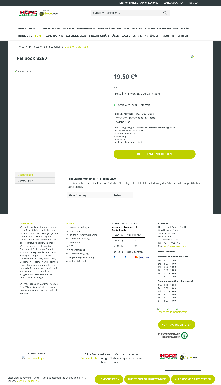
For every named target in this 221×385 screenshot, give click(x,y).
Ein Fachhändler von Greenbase (138, 3)
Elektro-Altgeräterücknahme (82, 234)
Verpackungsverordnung (81, 257)
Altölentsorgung (76, 249)
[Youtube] (171, 310)
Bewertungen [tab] (25, 180)
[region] (61, 102)
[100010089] (61, 102)
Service (70, 223)
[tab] (35, 175)
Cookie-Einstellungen (79, 227)
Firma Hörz (26, 223)
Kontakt (194, 3)
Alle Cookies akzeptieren (193, 379)
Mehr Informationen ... (28, 380)
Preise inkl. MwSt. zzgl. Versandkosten (137, 93)
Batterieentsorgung (78, 253)
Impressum (74, 231)
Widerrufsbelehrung (79, 238)
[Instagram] (181, 310)
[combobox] (125, 13)
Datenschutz (75, 242)
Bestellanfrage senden (154, 154)
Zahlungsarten (173, 3)
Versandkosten (90, 358)
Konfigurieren (109, 379)
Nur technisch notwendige (147, 379)
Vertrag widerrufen (176, 324)
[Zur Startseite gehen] (38, 12)
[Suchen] (165, 13)
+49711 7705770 (171, 239)
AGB (70, 246)
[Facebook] (162, 310)
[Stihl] (194, 59)
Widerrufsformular (78, 261)
